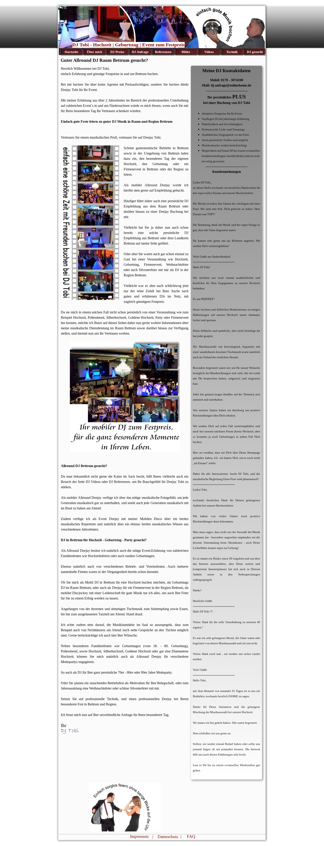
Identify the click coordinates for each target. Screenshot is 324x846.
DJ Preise (117, 52)
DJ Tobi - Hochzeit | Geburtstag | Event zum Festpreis (128, 44)
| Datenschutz (165, 836)
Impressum (139, 836)
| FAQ (188, 836)
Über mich (94, 52)
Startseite (71, 52)
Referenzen (163, 52)
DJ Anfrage (140, 52)
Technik (232, 52)
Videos (209, 52)
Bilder (186, 52)
